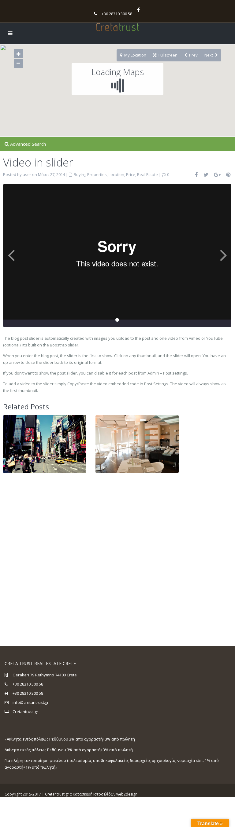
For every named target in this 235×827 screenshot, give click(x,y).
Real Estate (147, 174)
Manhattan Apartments (44, 438)
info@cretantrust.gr (31, 702)
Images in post (137, 438)
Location (116, 174)
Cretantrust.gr (25, 711)
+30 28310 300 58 (117, 13)
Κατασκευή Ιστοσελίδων (94, 794)
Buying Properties (90, 174)
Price (130, 174)
